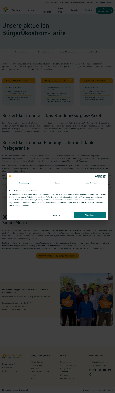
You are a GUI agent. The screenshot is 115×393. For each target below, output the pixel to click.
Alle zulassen (90, 215)
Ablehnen (57, 215)
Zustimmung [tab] (24, 183)
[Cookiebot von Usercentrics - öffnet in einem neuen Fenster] (96, 176)
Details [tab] (57, 183)
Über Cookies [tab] (91, 183)
